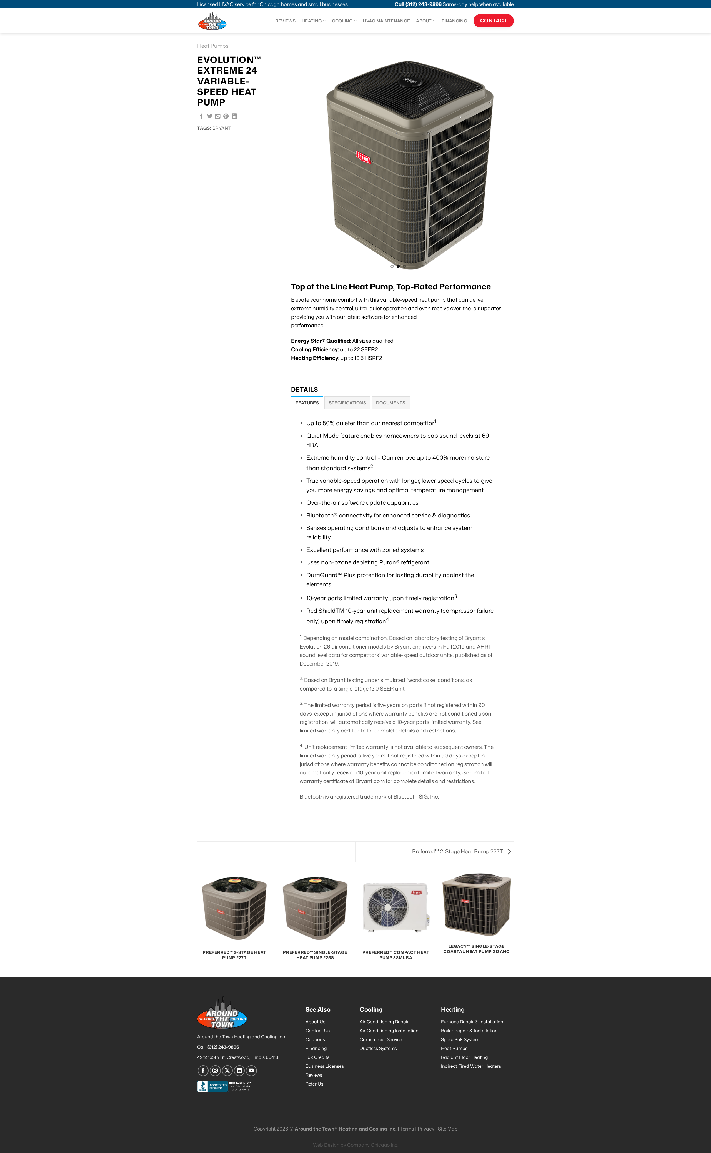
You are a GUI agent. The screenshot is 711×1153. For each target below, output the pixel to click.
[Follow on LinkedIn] (239, 1070)
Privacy (426, 1128)
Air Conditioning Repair (384, 1022)
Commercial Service (381, 1039)
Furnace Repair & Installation (472, 1022)
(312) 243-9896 (423, 4)
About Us (315, 1022)
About (424, 21)
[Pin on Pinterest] (226, 117)
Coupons (315, 1039)
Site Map (448, 1128)
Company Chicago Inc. (372, 1144)
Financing (454, 21)
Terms (407, 1128)
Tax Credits (317, 1057)
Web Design (326, 1144)
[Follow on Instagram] (215, 1070)
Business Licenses (325, 1066)
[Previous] (294, 157)
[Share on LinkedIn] (234, 117)
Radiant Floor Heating (464, 1057)
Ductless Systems (378, 1048)
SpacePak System (460, 1039)
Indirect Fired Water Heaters (471, 1066)
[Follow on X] (227, 1070)
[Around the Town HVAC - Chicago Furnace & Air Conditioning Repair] (218, 20)
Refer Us (314, 1084)
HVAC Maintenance (386, 21)
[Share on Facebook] (201, 117)
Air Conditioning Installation (389, 1030)
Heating (312, 21)
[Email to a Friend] (218, 117)
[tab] (307, 402)
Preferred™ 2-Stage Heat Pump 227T (458, 851)
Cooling (342, 21)
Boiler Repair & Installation (469, 1030)
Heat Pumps (213, 45)
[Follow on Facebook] (203, 1070)
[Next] (502, 157)
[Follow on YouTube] (251, 1070)
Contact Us (318, 1030)
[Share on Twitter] (209, 117)
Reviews (285, 21)
